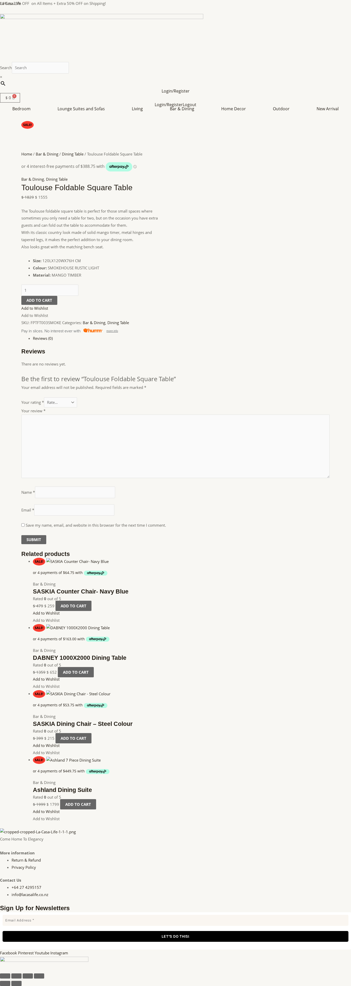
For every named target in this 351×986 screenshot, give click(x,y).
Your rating (32, 402)
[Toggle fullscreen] (16, 976)
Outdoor (281, 109)
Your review (33, 410)
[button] (22, 109)
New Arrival (328, 109)
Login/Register (176, 91)
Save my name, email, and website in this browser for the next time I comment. (96, 525)
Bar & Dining (182, 109)
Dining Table (73, 154)
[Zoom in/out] (5, 976)
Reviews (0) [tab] (43, 338)
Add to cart (39, 300)
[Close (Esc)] (39, 976)
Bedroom (21, 109)
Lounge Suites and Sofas (81, 109)
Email (27, 510)
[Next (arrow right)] (16, 983)
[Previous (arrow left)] (5, 983)
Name (28, 492)
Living (137, 109)
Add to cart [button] (73, 605)
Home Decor (233, 109)
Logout (189, 105)
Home (26, 154)
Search (6, 67)
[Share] (28, 976)
